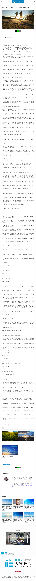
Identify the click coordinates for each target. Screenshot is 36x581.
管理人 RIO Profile (23, 577)
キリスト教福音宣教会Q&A (17, 577)
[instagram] (19, 530)
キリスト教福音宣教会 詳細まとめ (6, 576)
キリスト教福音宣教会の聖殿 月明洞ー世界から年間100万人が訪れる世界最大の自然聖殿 (23, 576)
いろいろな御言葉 (5, 464)
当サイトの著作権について (30, 577)
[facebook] (16, 530)
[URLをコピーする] (20, 31)
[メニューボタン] (2, 2)
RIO (6, 482)
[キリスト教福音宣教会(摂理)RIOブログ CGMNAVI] (18, 2)
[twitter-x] (18, 530)
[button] (16, 31)
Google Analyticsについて (18, 578)
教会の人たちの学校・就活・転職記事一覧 (7, 577)
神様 (8, 464)
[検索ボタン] (34, 2)
